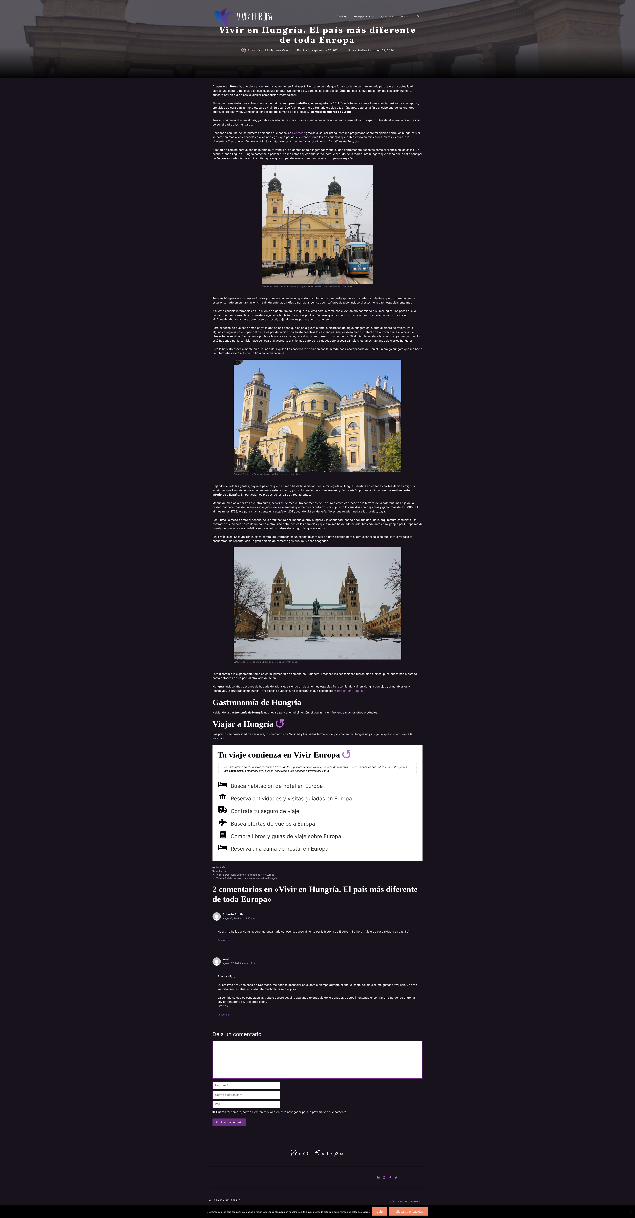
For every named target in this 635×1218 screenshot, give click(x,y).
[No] (631, 1211)
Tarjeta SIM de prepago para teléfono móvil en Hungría (246, 878)
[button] (418, 17)
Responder (224, 940)
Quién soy (387, 16)
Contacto (405, 16)
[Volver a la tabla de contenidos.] (279, 724)
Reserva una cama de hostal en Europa (279, 848)
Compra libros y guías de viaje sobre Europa (286, 836)
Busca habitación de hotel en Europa (277, 786)
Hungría (220, 867)
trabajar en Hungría (350, 690)
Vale (380, 1212)
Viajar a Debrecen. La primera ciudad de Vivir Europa (245, 874)
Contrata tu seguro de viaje (265, 811)
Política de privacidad (408, 1212)
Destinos (342, 16)
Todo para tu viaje (364, 16)
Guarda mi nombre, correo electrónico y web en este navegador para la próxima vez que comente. (281, 1112)
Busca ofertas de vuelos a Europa (273, 823)
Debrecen (298, 133)
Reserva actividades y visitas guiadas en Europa (291, 798)
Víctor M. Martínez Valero (273, 50)
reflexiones (222, 871)
